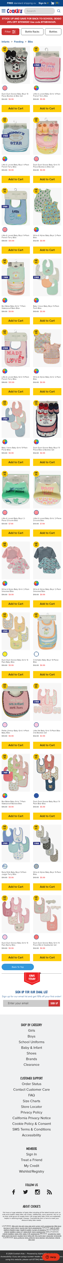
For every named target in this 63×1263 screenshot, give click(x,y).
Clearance (31, 1065)
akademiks (52, 1234)
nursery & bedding (39, 1230)
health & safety (26, 1230)
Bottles (53, 31)
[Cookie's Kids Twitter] (25, 1193)
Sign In (43, 3)
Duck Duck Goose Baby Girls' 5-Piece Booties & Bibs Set (46, 166)
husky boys (14, 1228)
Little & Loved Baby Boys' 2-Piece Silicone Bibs (13, 520)
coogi (8, 1236)
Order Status (31, 1084)
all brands (57, 1236)
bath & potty (54, 1228)
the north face (40, 1236)
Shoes (31, 1053)
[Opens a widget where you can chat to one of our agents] (51, 1257)
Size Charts (31, 1101)
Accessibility (31, 1135)
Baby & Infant (31, 1048)
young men (23, 1228)
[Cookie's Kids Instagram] (37, 1193)
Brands (31, 1059)
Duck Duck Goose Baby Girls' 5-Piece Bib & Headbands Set (46, 944)
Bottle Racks (32, 31)
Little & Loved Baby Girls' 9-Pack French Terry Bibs (15, 378)
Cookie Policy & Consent (31, 1124)
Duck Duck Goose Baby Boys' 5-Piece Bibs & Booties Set (46, 449)
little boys (57, 1226)
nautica (20, 1236)
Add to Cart (15, 108)
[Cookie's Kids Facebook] (13, 1193)
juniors (38, 1226)
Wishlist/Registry (31, 1171)
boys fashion (40, 1238)
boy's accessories (35, 1228)
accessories (40, 1232)
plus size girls (30, 1226)
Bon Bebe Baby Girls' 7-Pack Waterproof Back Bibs (14, 307)
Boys (31, 1036)
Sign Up (54, 1003)
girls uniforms (30, 1238)
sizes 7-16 (26, 1234)
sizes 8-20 (27, 1232)
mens (34, 1232)
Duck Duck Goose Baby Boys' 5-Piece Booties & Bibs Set (15, 95)
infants (6, 1232)
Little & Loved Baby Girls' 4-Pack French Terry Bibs (46, 95)
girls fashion (50, 1238)
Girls (31, 1030)
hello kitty (31, 1236)
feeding (13, 1230)
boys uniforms (19, 1238)
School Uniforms (31, 1042)
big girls (22, 1226)
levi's (25, 1236)
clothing (7, 1230)
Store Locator (31, 1107)
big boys (7, 1228)
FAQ (31, 1095)
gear (18, 1230)
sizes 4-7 (19, 1232)
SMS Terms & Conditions (31, 1129)
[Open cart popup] (60, 3)
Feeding (18, 41)
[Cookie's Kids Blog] (49, 1193)
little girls (15, 1226)
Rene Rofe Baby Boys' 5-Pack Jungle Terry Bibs (14, 873)
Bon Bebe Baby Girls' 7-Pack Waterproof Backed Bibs (14, 803)
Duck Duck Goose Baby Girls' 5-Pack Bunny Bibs (15, 944)
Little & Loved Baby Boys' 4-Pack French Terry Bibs (15, 166)
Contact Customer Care (31, 1090)
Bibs (30, 41)
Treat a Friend (31, 1160)
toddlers (13, 1232)
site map (31, 1240)
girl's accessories (47, 1226)
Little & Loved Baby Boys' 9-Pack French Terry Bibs (15, 237)
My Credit (31, 1166)
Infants (6, 41)
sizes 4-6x (18, 1234)
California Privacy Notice (31, 1118)
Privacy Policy (31, 1112)
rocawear (49, 1236)
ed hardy (13, 1236)
